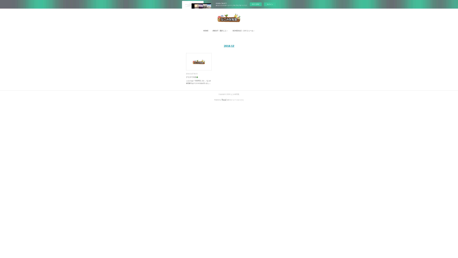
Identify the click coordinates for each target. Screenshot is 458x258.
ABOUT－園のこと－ (220, 31)
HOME (205, 31)
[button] (205, 30)
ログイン (270, 4)
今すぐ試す (256, 4)
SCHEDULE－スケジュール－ (244, 31)
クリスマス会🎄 (192, 77)
